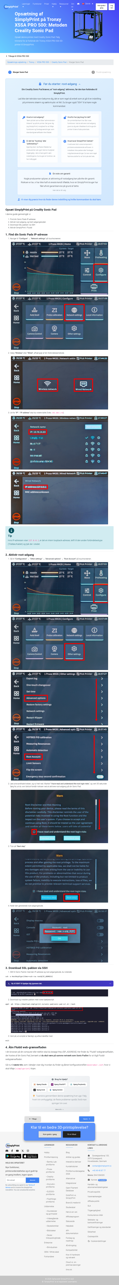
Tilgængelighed (94, 1210)
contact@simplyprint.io (101, 1166)
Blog (68, 1152)
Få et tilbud (71, 1134)
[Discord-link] (6, 1151)
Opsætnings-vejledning (16, 62)
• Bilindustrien (51, 1247)
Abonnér (32, 1180)
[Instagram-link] (27, 1151)
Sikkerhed (92, 1232)
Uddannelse (49, 1206)
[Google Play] (13, 1156)
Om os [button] (72, 5)
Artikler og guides (73, 1157)
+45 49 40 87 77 (99, 1170)
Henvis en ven (71, 1212)
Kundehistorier (72, 1166)
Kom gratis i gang (50, 1134)
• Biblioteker (51, 1230)
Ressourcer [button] (63, 4)
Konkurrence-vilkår (95, 1215)
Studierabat (70, 1207)
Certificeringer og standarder (99, 1227)
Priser (46, 4)
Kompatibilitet (71, 1250)
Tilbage (34, 1119)
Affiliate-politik (93, 1201)
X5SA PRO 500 (43, 62)
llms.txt (69, 1270)
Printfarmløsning (51, 1157)
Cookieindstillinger (98, 1241)
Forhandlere (49, 1256)
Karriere (98, 1180)
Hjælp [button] (54, 4)
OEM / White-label (51, 1252)
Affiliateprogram (72, 1217)
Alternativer (70, 1178)
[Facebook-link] (12, 1151)
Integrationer (71, 1183)
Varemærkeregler (95, 1196)
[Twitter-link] (22, 1151)
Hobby (47, 1152)
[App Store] (30, 1156)
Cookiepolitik (93, 1236)
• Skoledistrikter (52, 1226)
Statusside (70, 1221)
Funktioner (37, 4)
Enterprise (48, 1243)
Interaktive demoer (73, 1162)
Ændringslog (71, 1245)
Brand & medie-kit (73, 1203)
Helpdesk (69, 1226)
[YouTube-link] (17, 1151)
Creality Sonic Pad (59, 62)
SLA (89, 1206)
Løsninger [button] (26, 4)
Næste (85, 1119)
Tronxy (31, 62)
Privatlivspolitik (94, 1192)
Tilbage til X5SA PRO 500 (18, 56)
